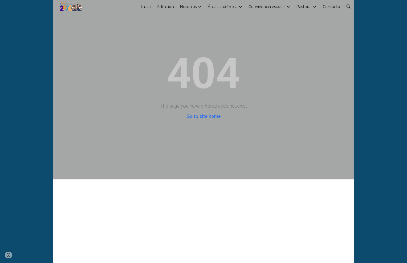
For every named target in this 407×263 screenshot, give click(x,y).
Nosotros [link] (188, 6)
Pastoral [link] (304, 6)
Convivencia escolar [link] (266, 6)
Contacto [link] (331, 6)
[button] (348, 6)
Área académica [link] (222, 6)
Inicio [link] (146, 6)
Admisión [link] (165, 6)
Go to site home (204, 116)
